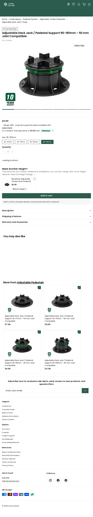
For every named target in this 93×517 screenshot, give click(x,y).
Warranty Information (11, 455)
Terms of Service (9, 462)
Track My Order (8, 409)
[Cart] (84, 4)
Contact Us (6, 406)
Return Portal (7, 413)
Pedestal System (30, 19)
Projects (5, 432)
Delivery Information (10, 416)
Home (4, 19)
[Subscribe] (85, 390)
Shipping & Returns (11, 216)
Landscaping (15, 19)
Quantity (6, 147)
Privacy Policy (7, 465)
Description (8, 210)
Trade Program (8, 436)
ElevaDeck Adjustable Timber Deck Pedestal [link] (21, 180)
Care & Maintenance (10, 442)
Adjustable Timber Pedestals (52, 19)
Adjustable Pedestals (30, 282)
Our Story (6, 429)
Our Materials (7, 439)
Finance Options (8, 459)
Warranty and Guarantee (15, 222)
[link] (7, 184)
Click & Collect (8, 419)
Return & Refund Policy (11, 452)
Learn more (7, 128)
